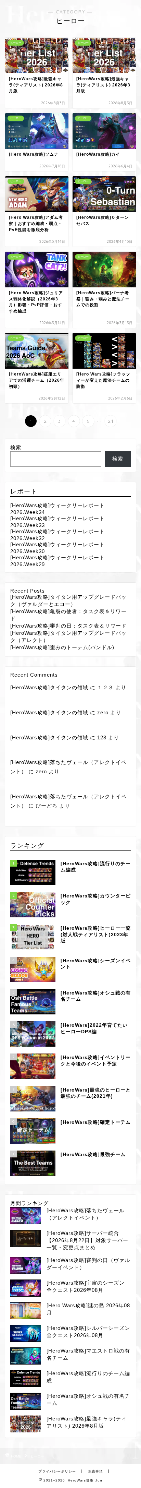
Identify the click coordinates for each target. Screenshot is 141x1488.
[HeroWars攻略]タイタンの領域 (49, 687)
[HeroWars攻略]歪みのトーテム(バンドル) (62, 647)
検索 (15, 447)
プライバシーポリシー (57, 1471)
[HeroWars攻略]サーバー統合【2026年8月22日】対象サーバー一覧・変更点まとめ (87, 1240)
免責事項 (95, 1471)
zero (102, 712)
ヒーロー (37, 1456)
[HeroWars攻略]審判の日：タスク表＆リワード (68, 626)
